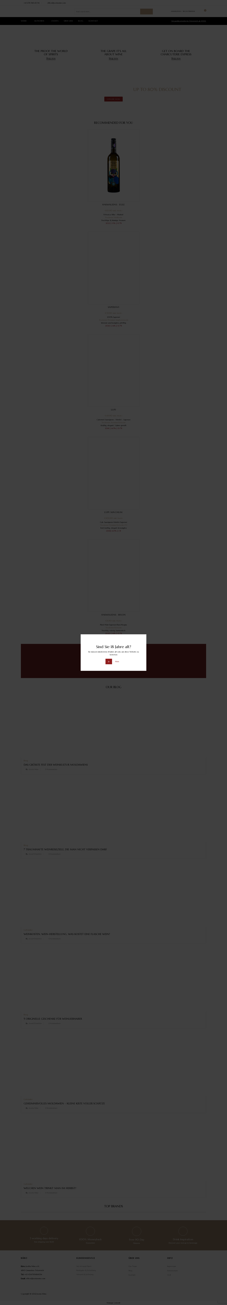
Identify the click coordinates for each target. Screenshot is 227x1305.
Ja (108, 661)
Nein (117, 661)
